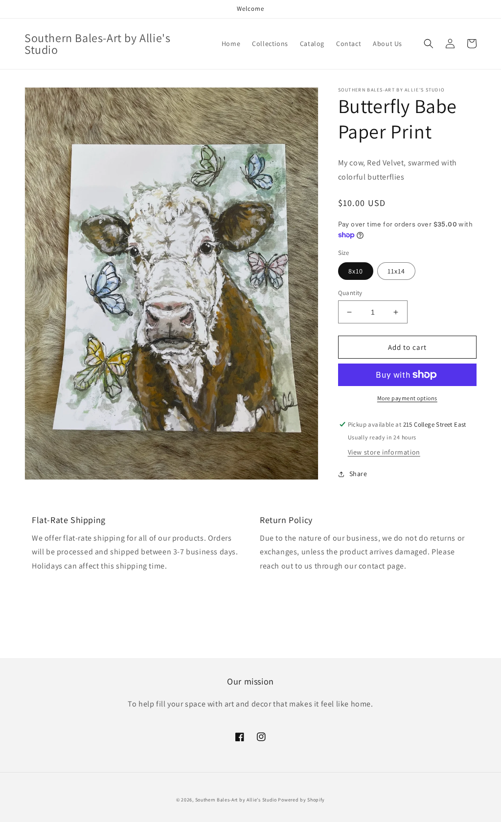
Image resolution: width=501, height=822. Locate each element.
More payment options (407, 398)
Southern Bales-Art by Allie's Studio (236, 800)
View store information (384, 452)
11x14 (396, 271)
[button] (428, 43)
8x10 (355, 271)
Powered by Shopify (301, 800)
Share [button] (358, 473)
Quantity (350, 293)
